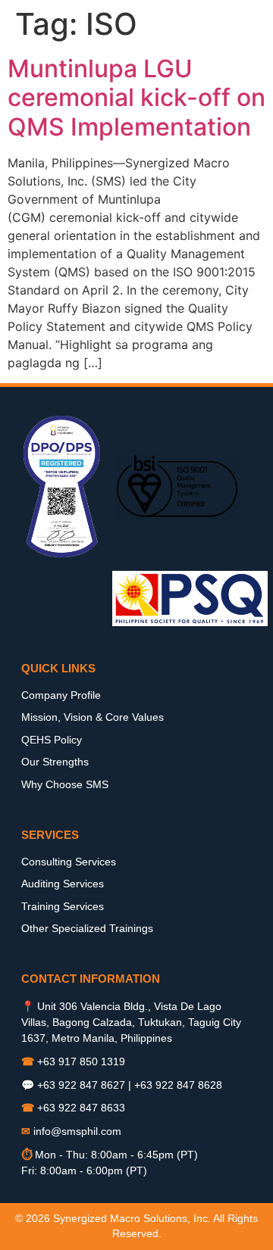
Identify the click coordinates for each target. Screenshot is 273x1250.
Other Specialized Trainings (87, 928)
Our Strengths (55, 762)
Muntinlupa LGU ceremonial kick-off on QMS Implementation (136, 98)
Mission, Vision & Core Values (92, 717)
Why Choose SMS (64, 784)
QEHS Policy (51, 740)
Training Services (62, 906)
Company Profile (61, 695)
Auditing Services (62, 883)
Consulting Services (68, 862)
